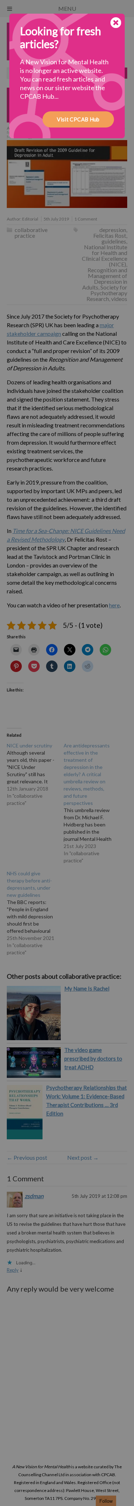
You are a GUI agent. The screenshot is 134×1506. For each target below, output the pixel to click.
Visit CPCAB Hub (78, 119)
